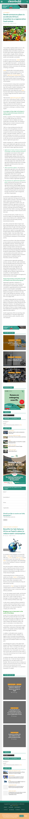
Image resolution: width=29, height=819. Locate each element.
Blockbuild (11, 809)
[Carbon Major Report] (5, 451)
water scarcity (19, 557)
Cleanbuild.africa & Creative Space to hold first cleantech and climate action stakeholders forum (14, 712)
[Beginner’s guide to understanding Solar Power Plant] (5, 432)
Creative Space (15, 805)
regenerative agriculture (15, 97)
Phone (4, 502)
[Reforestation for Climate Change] (5, 446)
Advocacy (10, 435)
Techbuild (17, 809)
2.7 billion (10, 557)
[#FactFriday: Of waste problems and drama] (5, 437)
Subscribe (11, 807)
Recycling (18, 372)
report (23, 90)
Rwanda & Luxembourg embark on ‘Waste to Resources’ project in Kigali (14, 688)
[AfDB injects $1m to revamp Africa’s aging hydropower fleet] (5, 441)
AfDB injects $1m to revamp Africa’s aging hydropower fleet (16, 442)
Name (4, 491)
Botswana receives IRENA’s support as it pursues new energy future (16, 782)
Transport (18, 340)
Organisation (6, 507)
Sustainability (6, 12)
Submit (5, 519)
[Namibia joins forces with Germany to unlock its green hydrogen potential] (5, 787)
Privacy (5, 807)
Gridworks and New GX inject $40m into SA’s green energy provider (14, 736)
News (9, 440)
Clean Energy (18, 357)
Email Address (6, 497)
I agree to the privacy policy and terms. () (12, 424)
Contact (6, 809)
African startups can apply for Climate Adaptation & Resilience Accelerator (16, 777)
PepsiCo (15, 577)
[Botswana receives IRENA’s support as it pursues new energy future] (5, 781)
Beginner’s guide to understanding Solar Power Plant (16, 433)
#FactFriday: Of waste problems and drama (17, 436)
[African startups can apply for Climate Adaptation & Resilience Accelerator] (5, 777)
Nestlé (18, 60)
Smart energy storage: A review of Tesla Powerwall (14, 359)
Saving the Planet (17, 435)
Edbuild (23, 809)
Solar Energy (11, 430)
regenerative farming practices (14, 75)
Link (20, 424)
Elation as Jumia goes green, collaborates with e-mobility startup (14, 343)
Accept (21, 816)
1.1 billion (8, 556)
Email (4, 423)
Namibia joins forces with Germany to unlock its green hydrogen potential (16, 787)
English (6, 415)
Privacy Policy (25, 816)
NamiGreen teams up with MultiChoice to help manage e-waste (14, 376)
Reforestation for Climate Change (15, 446)
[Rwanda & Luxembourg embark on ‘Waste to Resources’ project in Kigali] (5, 772)
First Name (5, 421)
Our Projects (17, 807)
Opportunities (11, 775)
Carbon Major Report (12, 451)
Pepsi (12, 586)
